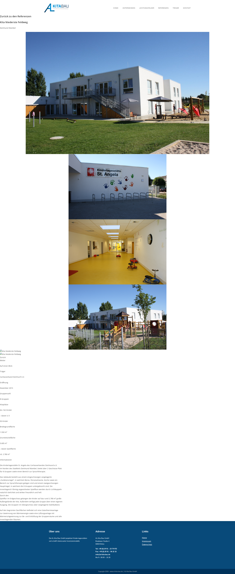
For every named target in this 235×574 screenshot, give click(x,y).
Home (144, 538)
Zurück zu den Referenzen (15, 16)
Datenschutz (147, 544)
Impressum (146, 541)
